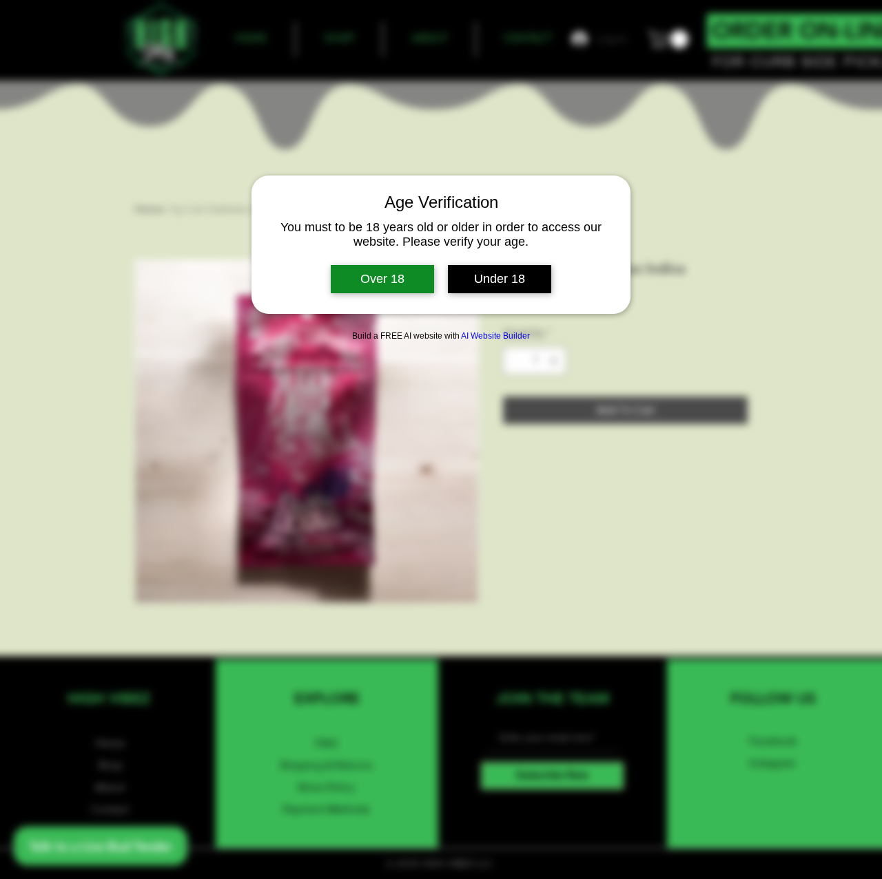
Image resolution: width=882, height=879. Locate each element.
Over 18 (382, 279)
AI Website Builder (495, 336)
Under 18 (499, 279)
